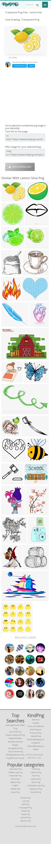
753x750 (7, 223)
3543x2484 (28, 299)
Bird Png (25, 804)
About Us (36, 719)
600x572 (30, 246)
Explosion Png (36, 789)
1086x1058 (8, 631)
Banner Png (26, 820)
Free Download (21, 166)
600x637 (7, 541)
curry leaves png (15, 751)
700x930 (31, 513)
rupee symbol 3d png (15, 735)
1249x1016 (30, 482)
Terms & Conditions (35, 726)
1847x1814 (8, 380)
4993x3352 (8, 358)
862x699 (7, 199)
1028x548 (7, 412)
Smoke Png (36, 779)
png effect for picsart (15, 758)
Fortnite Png (36, 792)
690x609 (32, 199)
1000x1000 (31, 223)
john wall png (15, 731)
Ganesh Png (25, 817)
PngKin (15, 785)
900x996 (7, 567)
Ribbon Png (15, 782)
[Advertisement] (25, 95)
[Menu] (45, 5)
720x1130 (33, 541)
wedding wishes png (15, 754)
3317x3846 (8, 273)
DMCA (31, 66)
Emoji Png (25, 811)
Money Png (25, 797)
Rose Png (15, 779)
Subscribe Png (15, 769)
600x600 (35, 325)
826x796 (28, 273)
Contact (35, 723)
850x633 (27, 434)
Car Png (25, 801)
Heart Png (15, 792)
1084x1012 (8, 246)
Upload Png (36, 736)
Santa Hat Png (15, 775)
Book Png (26, 814)
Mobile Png (15, 789)
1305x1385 (33, 460)
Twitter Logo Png (15, 772)
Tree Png (36, 775)
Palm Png (36, 769)
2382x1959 (30, 380)
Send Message (19, 66)
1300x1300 (29, 567)
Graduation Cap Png (35, 785)
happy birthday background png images (15, 741)
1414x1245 (8, 325)
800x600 (7, 599)
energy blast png (15, 748)
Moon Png (35, 782)
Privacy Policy (36, 733)
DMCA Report (35, 729)
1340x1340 (8, 460)
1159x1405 (8, 299)
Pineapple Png (25, 807)
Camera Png (35, 772)
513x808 (7, 513)
